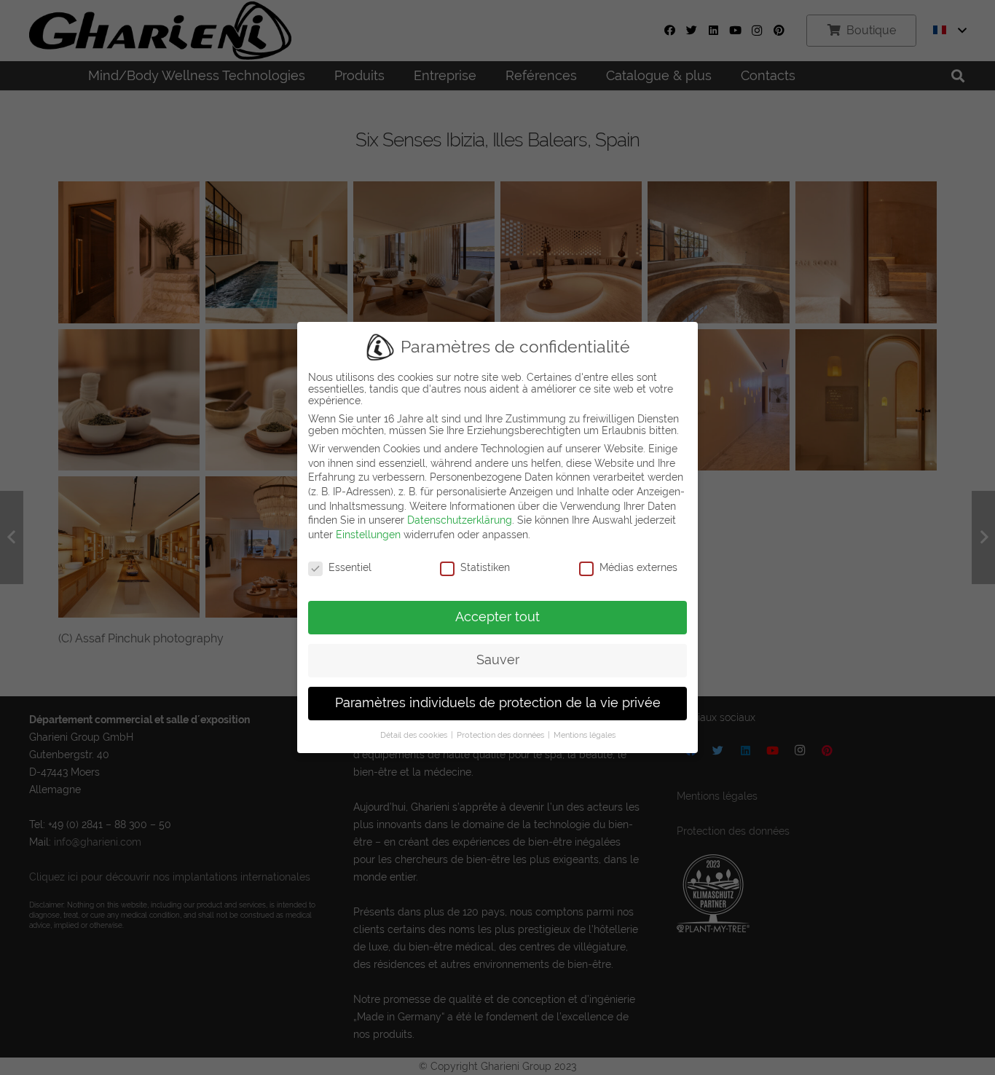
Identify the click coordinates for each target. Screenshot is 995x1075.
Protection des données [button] (501, 735)
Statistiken (485, 567)
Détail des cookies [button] (414, 735)
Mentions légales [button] (585, 735)
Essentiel (350, 567)
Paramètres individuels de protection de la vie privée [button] (498, 703)
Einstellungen (368, 534)
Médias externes (638, 567)
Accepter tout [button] (497, 617)
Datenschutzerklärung (459, 520)
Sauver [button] (497, 660)
